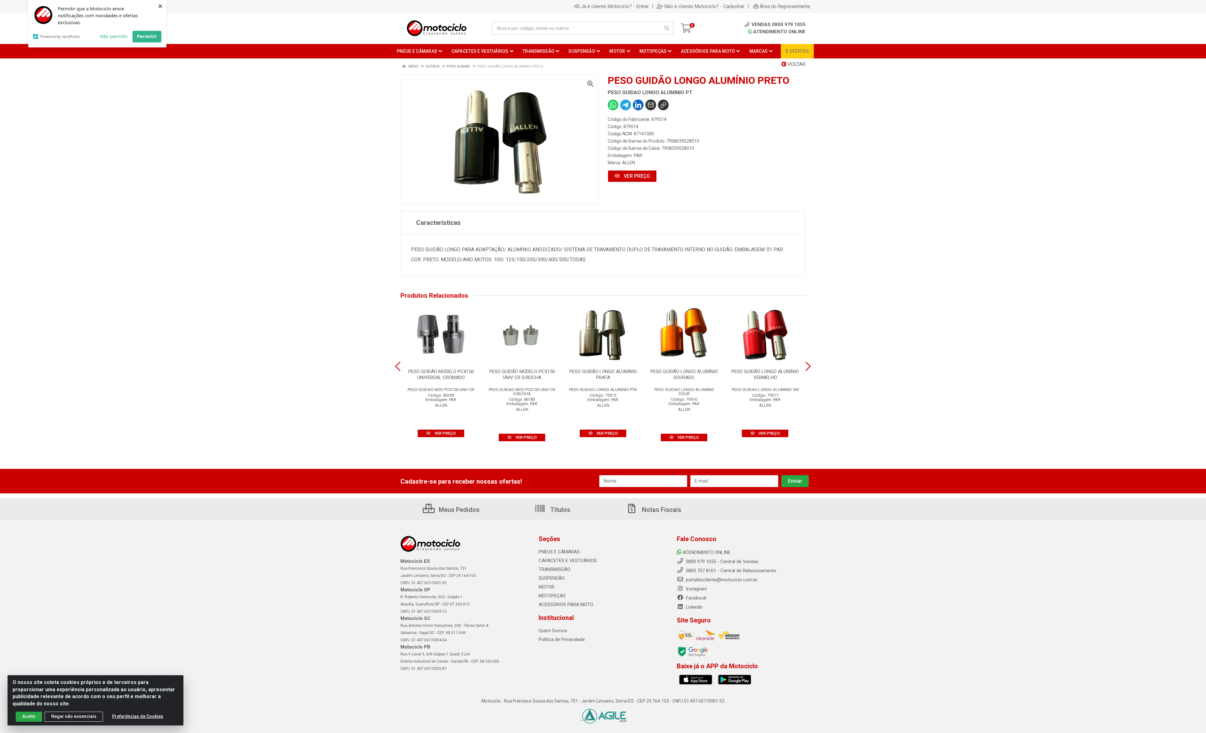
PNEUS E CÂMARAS (559, 552)
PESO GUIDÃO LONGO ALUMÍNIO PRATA (603, 374)
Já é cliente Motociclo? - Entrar (615, 6)
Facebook (695, 598)
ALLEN (628, 162)
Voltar (795, 64)
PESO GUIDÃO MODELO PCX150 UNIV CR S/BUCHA (522, 374)
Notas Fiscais (660, 509)
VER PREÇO (636, 176)
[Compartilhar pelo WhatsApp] (613, 105)
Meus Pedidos (458, 509)
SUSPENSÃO (552, 578)
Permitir (147, 36)
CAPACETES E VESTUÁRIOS (568, 560)
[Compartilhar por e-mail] (650, 105)
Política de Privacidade (562, 639)
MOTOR (546, 587)
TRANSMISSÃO (554, 569)
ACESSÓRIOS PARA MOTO (566, 604)
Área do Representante (785, 6)
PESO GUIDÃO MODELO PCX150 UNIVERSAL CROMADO (441, 374)
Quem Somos (553, 630)
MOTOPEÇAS (552, 596)
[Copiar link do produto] (663, 105)
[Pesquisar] (666, 28)
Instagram (696, 589)
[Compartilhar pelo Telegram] (625, 105)
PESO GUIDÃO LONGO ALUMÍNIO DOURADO (684, 374)
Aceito (28, 716)
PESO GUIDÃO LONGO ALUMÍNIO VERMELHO (765, 374)
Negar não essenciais (73, 716)
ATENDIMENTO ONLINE (779, 32)
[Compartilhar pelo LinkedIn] (638, 105)
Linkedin (694, 607)
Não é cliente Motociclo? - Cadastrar (704, 6)
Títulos (559, 509)
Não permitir (114, 36)
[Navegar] (397, 366)
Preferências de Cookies (137, 716)
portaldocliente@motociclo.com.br (721, 580)
